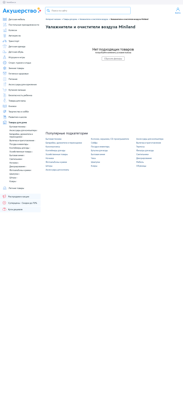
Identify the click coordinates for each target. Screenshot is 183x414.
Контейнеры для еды (19, 148)
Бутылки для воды (99, 150)
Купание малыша (17, 90)
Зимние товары (16, 68)
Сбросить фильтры (113, 58)
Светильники (16, 159)
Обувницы (141, 166)
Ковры (13, 181)
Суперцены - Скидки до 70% (22, 203)
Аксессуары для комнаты (57, 170)
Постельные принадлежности (24, 24)
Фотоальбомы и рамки (20, 170)
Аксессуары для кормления (23, 84)
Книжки (12, 106)
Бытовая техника (17, 126)
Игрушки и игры (17, 57)
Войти (178, 13)
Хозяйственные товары (21, 151)
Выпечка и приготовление (22, 140)
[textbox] (88, 10)
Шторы (13, 177)
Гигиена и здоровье (19, 73)
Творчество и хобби (19, 111)
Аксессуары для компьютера (23, 130)
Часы (93, 158)
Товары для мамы (17, 100)
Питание (13, 79)
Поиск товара (48, 10)
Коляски (13, 30)
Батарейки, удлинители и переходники (64, 143)
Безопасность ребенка (20, 95)
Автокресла (15, 35)
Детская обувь (16, 52)
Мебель (140, 162)
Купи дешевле (15, 209)
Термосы (140, 146)
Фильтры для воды (145, 150)
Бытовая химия (17, 155)
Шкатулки (14, 174)
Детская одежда (17, 46)
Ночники (14, 163)
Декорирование (17, 166)
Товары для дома (18, 122)
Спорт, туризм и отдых (20, 62)
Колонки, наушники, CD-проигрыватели (110, 139)
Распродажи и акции (18, 196)
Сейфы (94, 143)
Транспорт (14, 41)
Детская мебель (17, 19)
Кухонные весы (53, 146)
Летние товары (16, 188)
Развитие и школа (18, 117)
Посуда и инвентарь (19, 144)
